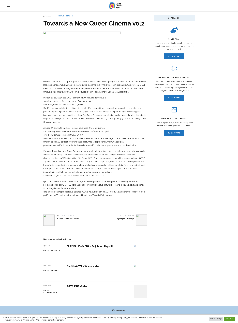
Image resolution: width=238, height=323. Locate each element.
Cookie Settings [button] (216, 319)
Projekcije (55, 250)
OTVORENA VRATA (77, 286)
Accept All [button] (229, 319)
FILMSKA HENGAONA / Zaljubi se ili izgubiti (90, 246)
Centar (61, 16)
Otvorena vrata (50, 292)
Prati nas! (120, 310)
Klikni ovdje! (174, 56)
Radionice (55, 270)
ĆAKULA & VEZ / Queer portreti (84, 266)
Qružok (69, 16)
